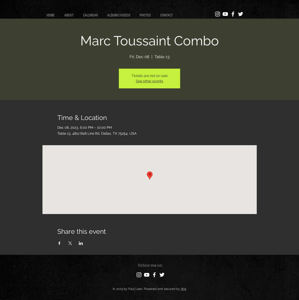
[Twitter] (240, 14)
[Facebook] (233, 14)
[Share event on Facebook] (59, 243)
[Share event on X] (70, 243)
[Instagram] (217, 14)
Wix (183, 289)
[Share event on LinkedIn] (81, 243)
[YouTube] (225, 14)
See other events (149, 81)
